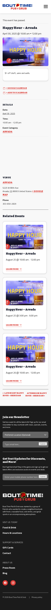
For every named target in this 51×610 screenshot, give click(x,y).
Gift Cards (8, 547)
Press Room (9, 568)
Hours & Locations (12, 533)
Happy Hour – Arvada (21, 253)
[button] (45, 6)
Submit (42, 444)
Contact (7, 553)
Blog (5, 573)
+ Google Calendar (16, 88)
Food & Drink (9, 527)
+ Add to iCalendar (16, 93)
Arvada (7, 131)
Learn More (12, 269)
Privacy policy (37, 597)
